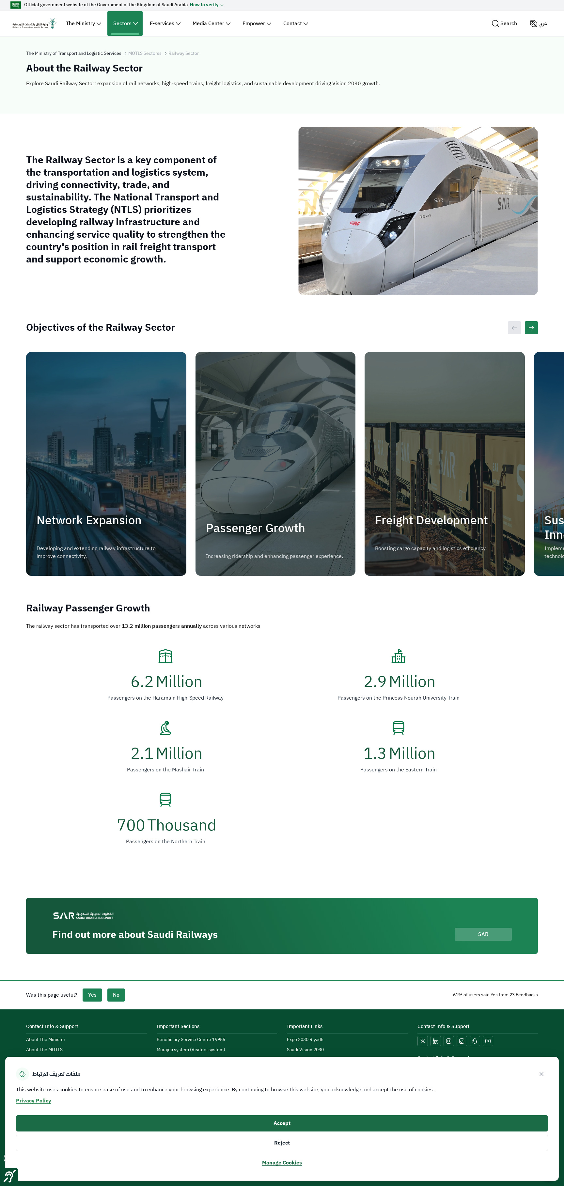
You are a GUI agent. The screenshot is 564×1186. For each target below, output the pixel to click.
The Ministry (80, 23)
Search (508, 23)
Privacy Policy (33, 1101)
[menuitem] (45, 1040)
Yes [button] (92, 995)
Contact (292, 23)
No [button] (116, 995)
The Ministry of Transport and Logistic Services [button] (73, 53)
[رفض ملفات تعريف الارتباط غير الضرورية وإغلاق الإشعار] (541, 1074)
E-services (162, 23)
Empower (254, 23)
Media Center (208, 23)
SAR (483, 934)
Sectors (122, 23)
